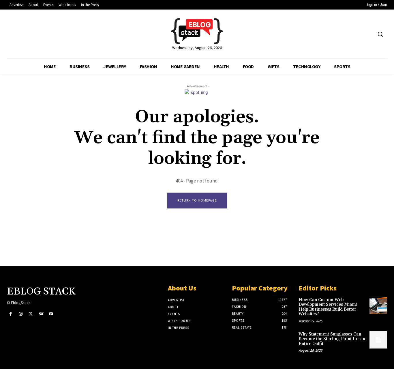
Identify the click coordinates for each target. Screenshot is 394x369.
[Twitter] (30, 314)
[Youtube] (51, 314)
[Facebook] (10, 314)
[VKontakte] (41, 314)
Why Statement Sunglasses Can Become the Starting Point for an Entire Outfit (332, 338)
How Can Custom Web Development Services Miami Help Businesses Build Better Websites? (328, 307)
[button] (380, 34)
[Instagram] (20, 314)
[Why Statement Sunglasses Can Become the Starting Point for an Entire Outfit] (378, 339)
